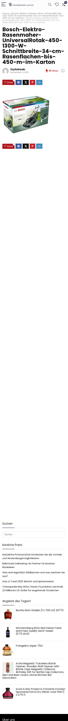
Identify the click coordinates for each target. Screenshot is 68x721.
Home (5, 13)
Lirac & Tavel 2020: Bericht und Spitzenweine (28, 581)
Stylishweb (17, 69)
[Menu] (4, 4)
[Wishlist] (57, 5)
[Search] (50, 4)
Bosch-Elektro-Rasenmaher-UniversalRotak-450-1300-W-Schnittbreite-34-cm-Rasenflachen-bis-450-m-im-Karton (33, 15)
